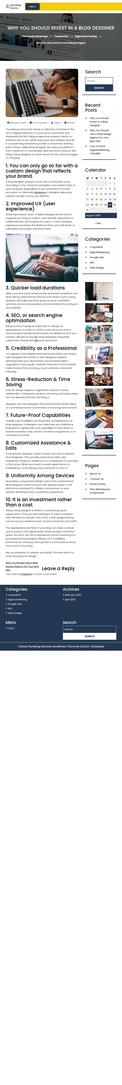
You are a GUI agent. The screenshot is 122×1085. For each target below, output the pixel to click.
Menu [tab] (32, 6)
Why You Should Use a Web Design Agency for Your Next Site (22, 566)
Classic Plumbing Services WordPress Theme (47, 646)
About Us (95, 473)
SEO (36, 340)
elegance (40, 192)
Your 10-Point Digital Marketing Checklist (99, 150)
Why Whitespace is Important (100, 491)
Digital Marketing (86, 36)
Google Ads (97, 257)
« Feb (98, 223)
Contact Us (97, 479)
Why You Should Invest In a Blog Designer (99, 121)
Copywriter (61, 36)
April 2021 (70, 599)
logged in (26, 574)
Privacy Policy (97, 484)
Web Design (97, 267)
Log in (11, 628)
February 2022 (73, 595)
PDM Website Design (35, 36)
